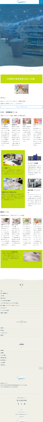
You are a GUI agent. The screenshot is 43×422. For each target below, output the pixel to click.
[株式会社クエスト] (21, 1)
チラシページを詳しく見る (21, 106)
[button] (41, 2)
